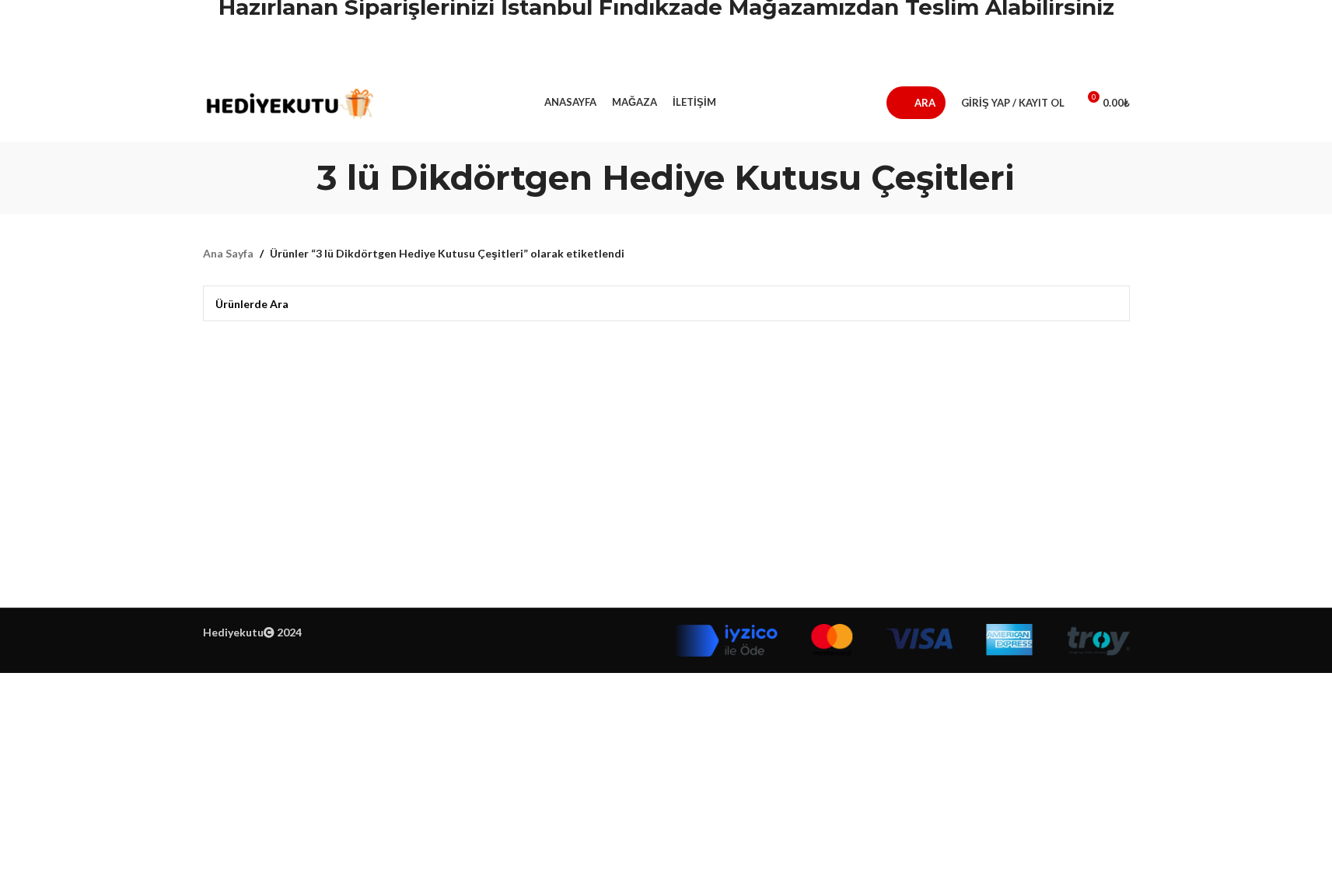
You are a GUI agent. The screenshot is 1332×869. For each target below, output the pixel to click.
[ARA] (1112, 303)
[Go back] (297, 177)
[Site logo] (288, 101)
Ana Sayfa (228, 253)
